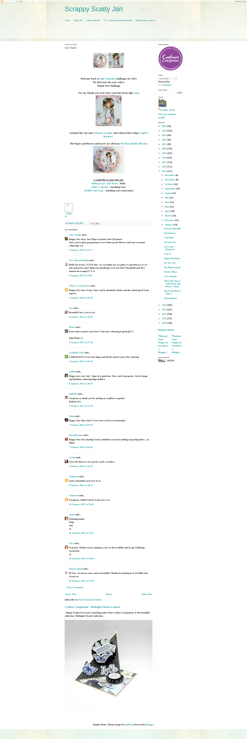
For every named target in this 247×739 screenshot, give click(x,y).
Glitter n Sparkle (100, 187)
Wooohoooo (170, 233)
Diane (72, 327)
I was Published (93, 20)
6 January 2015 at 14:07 (81, 275)
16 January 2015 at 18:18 (81, 558)
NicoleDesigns (76, 435)
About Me (78, 20)
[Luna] (69, 210)
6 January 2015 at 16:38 (81, 298)
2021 (164, 144)
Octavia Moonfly (172, 228)
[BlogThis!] (93, 223)
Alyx (71, 543)
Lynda (72, 457)
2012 (164, 314)
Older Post (146, 594)
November (170, 179)
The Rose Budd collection (134, 143)
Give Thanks (170, 276)
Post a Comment (75, 587)
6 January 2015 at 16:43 (81, 317)
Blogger (150, 724)
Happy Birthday (172, 258)
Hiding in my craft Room (105, 183)
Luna (136, 92)
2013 (164, 309)
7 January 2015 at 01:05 (81, 425)
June (167, 202)
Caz (71, 308)
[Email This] (91, 223)
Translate (166, 85)
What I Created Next (79, 286)
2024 (164, 130)
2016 (164, 166)
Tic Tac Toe (170, 263)
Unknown (73, 476)
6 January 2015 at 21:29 (81, 406)
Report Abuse (166, 329)
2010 (164, 323)
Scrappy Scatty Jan (94, 9)
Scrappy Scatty (167, 110)
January (169, 224)
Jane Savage (75, 235)
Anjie (71, 514)
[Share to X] (95, 223)
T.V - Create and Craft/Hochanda (118, 20)
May (167, 206)
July (167, 197)
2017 (164, 162)
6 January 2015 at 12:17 (81, 250)
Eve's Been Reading (79, 260)
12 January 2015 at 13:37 (81, 533)
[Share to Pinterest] (98, 223)
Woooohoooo (170, 298)
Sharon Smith (76, 569)
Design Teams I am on (145, 20)
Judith (72, 371)
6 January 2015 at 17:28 (81, 342)
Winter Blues (170, 272)
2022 (164, 139)
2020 (164, 148)
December (170, 175)
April (168, 211)
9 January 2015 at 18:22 (81, 485)
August (168, 193)
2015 (164, 171)
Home (67, 20)
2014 (164, 305)
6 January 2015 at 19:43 (81, 361)
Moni (71, 416)
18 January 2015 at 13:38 (81, 581)
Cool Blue (169, 237)
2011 (164, 318)
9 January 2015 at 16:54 (81, 466)
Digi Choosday (107, 78)
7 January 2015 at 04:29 (81, 447)
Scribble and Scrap (94, 190)
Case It (167, 254)
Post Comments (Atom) (89, 599)
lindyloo (73, 394)
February (170, 220)
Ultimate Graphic (103, 132)
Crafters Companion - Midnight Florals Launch (92, 606)
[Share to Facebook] (97, 223)
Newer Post (70, 594)
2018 (164, 157)
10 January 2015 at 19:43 (81, 504)
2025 (164, 126)
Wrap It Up (170, 242)
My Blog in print (172, 267)
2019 (164, 153)
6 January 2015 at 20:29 (81, 383)
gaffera (129, 724)
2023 (164, 135)
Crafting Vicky (76, 352)
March (168, 215)
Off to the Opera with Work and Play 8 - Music (172, 284)
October (169, 184)
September (170, 188)
